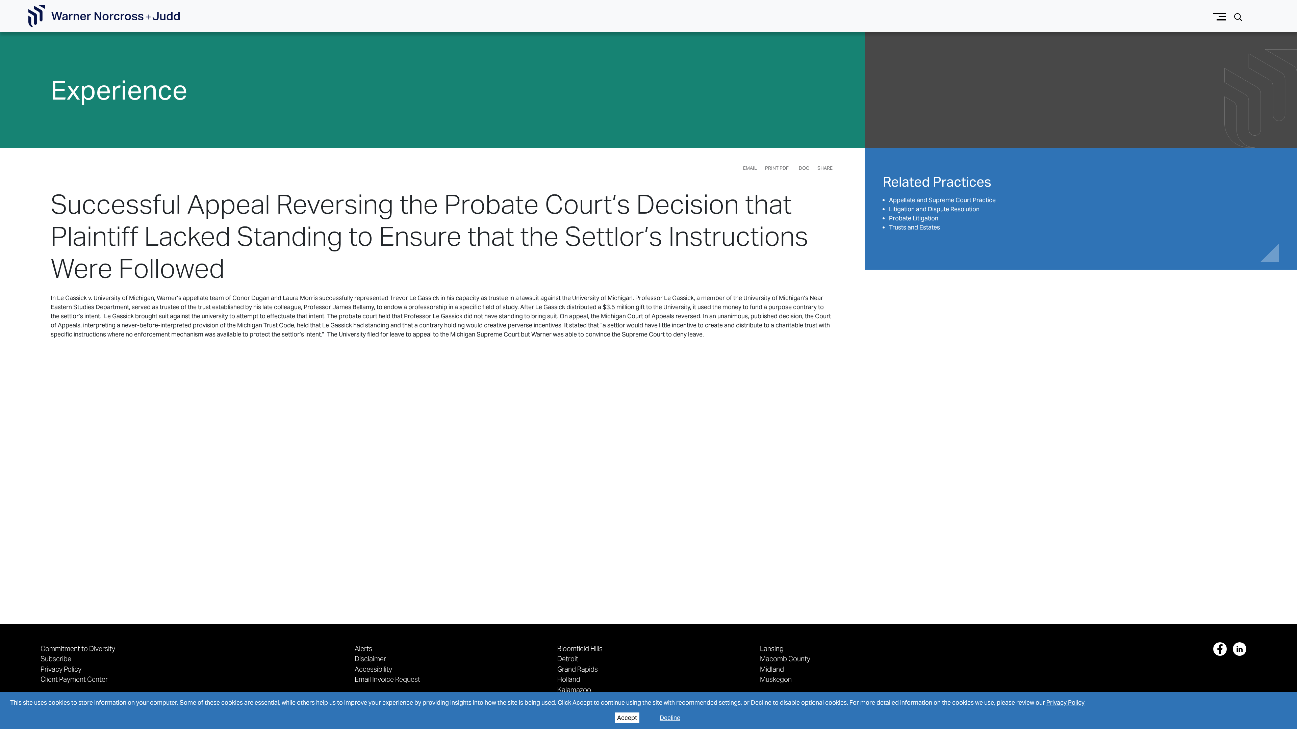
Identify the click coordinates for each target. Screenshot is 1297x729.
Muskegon (776, 679)
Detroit (567, 658)
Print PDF (777, 168)
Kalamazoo (574, 689)
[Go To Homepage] (104, 16)
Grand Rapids (577, 669)
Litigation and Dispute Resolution (934, 209)
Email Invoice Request (387, 679)
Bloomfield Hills (580, 648)
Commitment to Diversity (78, 648)
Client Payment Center (74, 679)
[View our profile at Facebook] (1220, 649)
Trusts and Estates (914, 227)
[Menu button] (1219, 16)
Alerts (363, 648)
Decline (670, 718)
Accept (627, 718)
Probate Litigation (913, 218)
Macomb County (785, 658)
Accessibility (373, 669)
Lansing (772, 648)
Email (750, 168)
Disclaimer (370, 658)
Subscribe (56, 658)
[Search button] (1238, 16)
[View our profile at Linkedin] (1239, 649)
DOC (804, 168)
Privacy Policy (1065, 702)
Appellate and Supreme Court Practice (942, 200)
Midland (772, 669)
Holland (568, 679)
